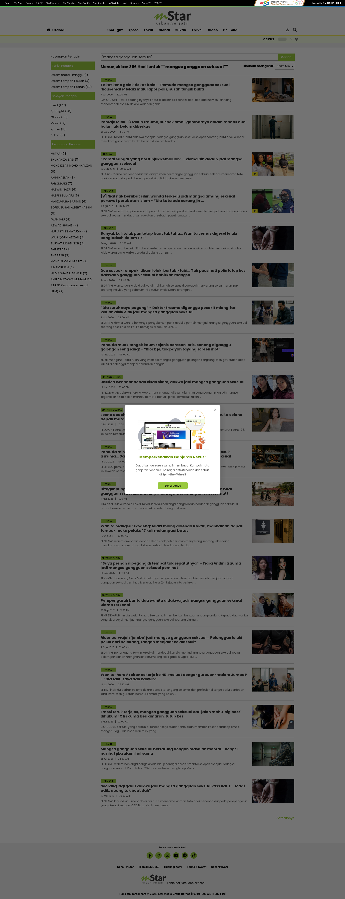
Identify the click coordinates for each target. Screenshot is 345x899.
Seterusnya (173, 485)
